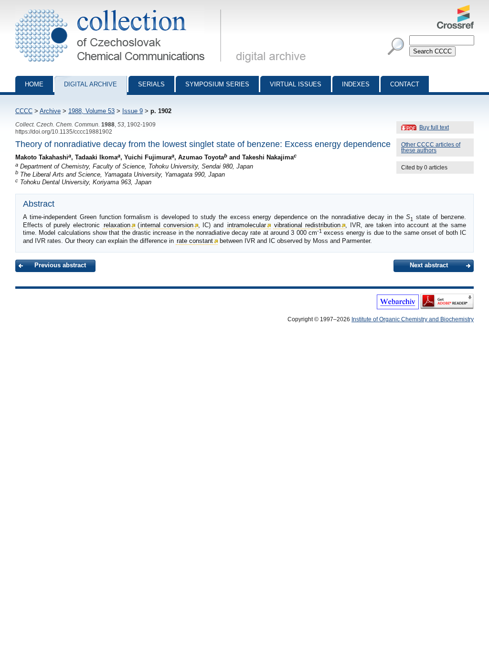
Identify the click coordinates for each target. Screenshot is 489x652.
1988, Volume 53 (91, 111)
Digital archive (90, 84)
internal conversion (166, 225)
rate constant (195, 240)
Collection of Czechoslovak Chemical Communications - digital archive (121, 8)
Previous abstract (60, 265)
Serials (151, 84)
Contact (404, 84)
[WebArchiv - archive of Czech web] (398, 307)
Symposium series (217, 84)
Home (34, 84)
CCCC (23, 111)
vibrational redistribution (307, 225)
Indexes (356, 84)
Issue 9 (132, 111)
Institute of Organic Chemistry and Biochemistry (412, 319)
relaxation (117, 225)
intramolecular (246, 225)
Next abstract (429, 265)
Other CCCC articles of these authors (430, 147)
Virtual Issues (295, 84)
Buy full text (434, 127)
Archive (50, 111)
